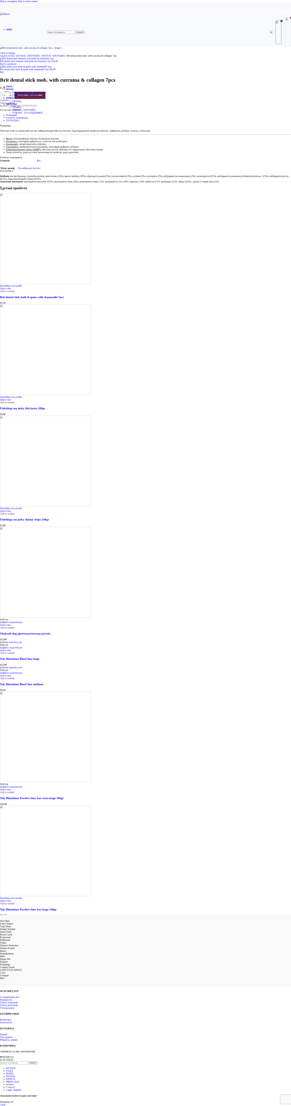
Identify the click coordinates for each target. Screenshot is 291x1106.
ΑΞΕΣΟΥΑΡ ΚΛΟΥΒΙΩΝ (25, 95)
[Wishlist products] (279, 32)
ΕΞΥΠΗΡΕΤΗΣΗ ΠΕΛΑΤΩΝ (237, 7)
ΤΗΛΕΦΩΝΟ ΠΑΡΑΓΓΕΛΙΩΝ (276, 7)
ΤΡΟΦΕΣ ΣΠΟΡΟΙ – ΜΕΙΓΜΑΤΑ (29, 92)
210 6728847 (278, 12)
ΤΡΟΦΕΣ (17, 101)
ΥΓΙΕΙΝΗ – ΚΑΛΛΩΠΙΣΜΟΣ (27, 112)
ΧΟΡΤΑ (16, 110)
